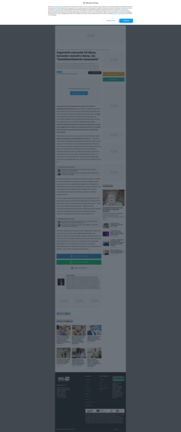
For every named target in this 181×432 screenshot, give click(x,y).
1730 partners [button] (57, 6)
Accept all (126, 20)
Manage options (111, 20)
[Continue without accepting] (132, 2)
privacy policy (117, 13)
